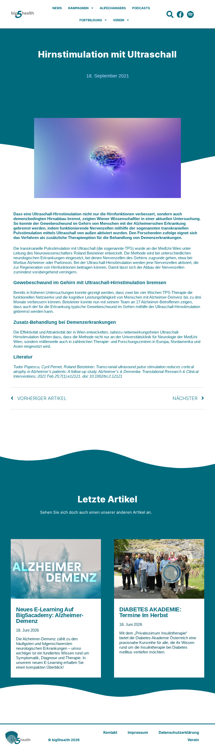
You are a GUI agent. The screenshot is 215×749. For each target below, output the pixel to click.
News (57, 8)
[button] (11, 737)
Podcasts (141, 8)
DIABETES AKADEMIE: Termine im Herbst (150, 612)
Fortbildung (90, 20)
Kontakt (110, 732)
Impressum (138, 732)
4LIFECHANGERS (113, 8)
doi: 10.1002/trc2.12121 (102, 376)
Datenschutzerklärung (179, 732)
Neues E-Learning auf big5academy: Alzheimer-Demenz (49, 615)
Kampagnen (78, 8)
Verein (118, 20)
